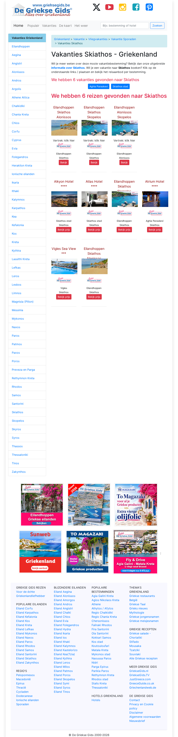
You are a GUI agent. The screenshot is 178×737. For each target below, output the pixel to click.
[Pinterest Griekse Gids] (149, 7)
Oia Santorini (100, 633)
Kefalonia (18, 225)
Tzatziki (134, 650)
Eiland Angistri (63, 608)
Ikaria (15, 182)
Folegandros (20, 157)
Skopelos (18, 420)
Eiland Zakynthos (27, 662)
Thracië (21, 687)
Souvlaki (134, 654)
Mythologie (136, 612)
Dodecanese (24, 696)
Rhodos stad (100, 679)
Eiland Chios (62, 616)
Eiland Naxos (24, 637)
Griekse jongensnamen (144, 616)
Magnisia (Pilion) (23, 301)
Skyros (16, 429)
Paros (15, 335)
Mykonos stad (101, 654)
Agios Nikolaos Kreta (105, 600)
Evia (14, 148)
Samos (16, 395)
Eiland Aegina (63, 591)
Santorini (17, 403)
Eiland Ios (60, 637)
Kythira (16, 250)
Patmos (17, 344)
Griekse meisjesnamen (144, 621)
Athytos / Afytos (102, 608)
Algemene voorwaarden (145, 716)
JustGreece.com (140, 679)
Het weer (81, 25)
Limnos (16, 293)
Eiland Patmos (63, 671)
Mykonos (18, 318)
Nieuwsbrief (137, 721)
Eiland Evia (61, 621)
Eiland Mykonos (26, 633)
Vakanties (49, 25)
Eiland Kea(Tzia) (64, 654)
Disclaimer (136, 712)
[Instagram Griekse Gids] (123, 7)
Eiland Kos (23, 621)
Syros (15, 437)
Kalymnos (18, 199)
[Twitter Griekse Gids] (96, 7)
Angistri (17, 63)
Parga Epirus (100, 666)
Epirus (20, 683)
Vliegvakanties (97, 39)
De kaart (65, 25)
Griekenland (62, 39)
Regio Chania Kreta (104, 616)
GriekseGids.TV (139, 675)
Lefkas (16, 267)
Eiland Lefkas (25, 629)
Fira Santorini (100, 629)
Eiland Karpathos (27, 612)
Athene (96, 604)
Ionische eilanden (23, 174)
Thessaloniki (20, 454)
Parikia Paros (100, 671)
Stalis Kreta (99, 683)
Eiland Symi (61, 683)
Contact (134, 700)
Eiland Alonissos (64, 596)
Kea (14, 216)
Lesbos (16, 284)
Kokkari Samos (101, 637)
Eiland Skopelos (64, 679)
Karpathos (18, 208)
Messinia (17, 310)
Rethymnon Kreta (23, 378)
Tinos (15, 463)
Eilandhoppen (21, 46)
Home (18, 25)
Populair (33, 25)
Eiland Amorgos (64, 600)
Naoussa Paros (101, 658)
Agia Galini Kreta (103, 596)
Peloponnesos (25, 675)
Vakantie (79, 39)
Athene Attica (20, 97)
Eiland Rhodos (25, 646)
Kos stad (97, 641)
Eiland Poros (62, 675)
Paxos (16, 352)
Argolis (16, 89)
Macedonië (23, 679)
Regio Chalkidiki (102, 612)
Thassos (17, 446)
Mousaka (135, 646)
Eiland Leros (62, 662)
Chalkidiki (18, 106)
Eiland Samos (25, 650)
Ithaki (15, 191)
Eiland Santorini (26, 654)
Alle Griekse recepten (143, 658)
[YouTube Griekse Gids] (109, 7)
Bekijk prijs (64, 229)
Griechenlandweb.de (142, 687)
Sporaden (22, 704)
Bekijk (63, 162)
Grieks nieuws (138, 608)
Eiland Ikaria (62, 633)
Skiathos (17, 412)
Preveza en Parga (23, 369)
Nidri (95, 662)
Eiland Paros (24, 641)
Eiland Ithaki (62, 641)
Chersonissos (100, 621)
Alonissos (18, 72)
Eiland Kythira (63, 658)
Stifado (134, 641)
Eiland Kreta (24, 625)
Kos (14, 233)
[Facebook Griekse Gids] (136, 7)
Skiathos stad (120, 86)
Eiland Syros (62, 687)
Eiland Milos (62, 666)
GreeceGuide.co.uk (141, 683)
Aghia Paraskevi (99, 86)
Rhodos (17, 386)
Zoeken (157, 25)
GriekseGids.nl (138, 671)
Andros (16, 80)
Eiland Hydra (62, 629)
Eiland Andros (63, 604)
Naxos (16, 327)
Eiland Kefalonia (26, 616)
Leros (15, 276)
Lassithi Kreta (21, 259)
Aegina (16, 55)
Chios (15, 123)
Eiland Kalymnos (64, 646)
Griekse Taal (137, 604)
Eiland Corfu (24, 608)
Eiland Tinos (62, 691)
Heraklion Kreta (22, 165)
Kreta (15, 242)
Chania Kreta (20, 114)
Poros (15, 361)
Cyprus (16, 140)
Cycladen (22, 691)
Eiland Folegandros (66, 625)
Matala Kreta (100, 650)
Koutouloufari (100, 646)
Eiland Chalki (62, 612)
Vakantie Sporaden (123, 39)
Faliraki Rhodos (102, 625)
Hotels (96, 700)
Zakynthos (19, 471)
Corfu (15, 131)
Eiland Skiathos (26, 658)
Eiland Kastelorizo (66, 650)
